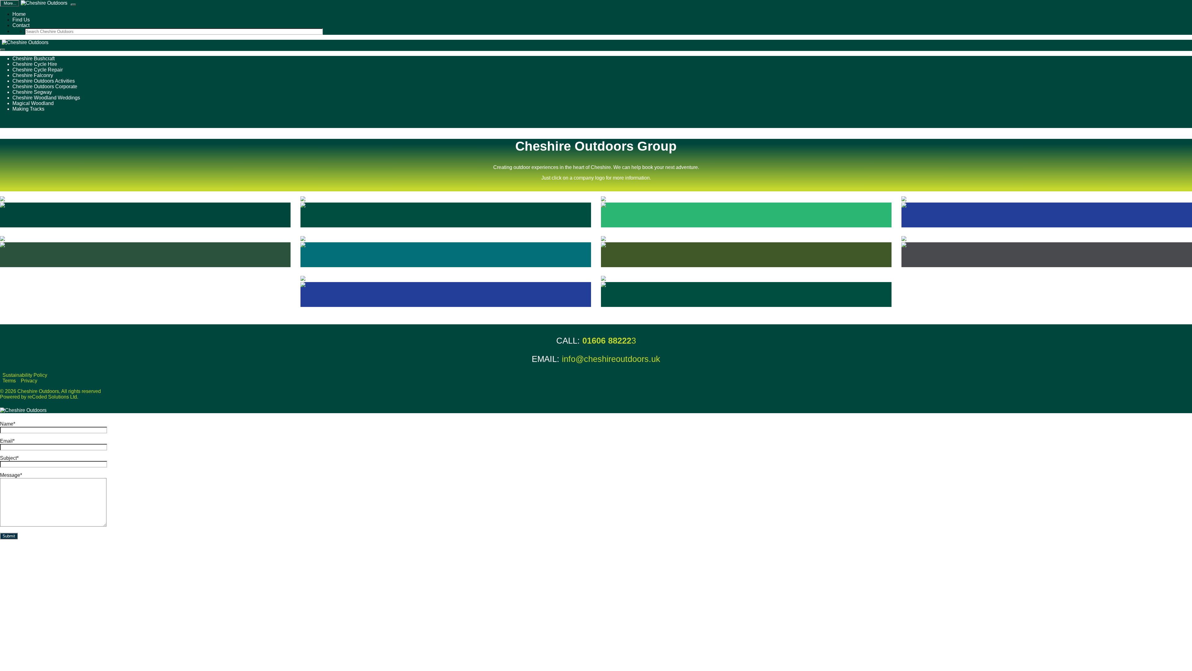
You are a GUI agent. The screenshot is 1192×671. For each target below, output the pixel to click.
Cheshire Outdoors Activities (43, 81)
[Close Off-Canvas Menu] (2, 50)
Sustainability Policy (24, 375)
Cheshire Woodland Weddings (46, 97)
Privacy (29, 380)
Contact (20, 25)
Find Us (21, 19)
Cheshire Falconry (32, 75)
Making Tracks (28, 109)
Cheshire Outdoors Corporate (44, 86)
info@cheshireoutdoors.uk (611, 359)
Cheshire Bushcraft (33, 58)
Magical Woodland (33, 103)
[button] (73, 5)
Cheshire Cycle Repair (37, 69)
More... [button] (9, 3)
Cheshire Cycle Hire (34, 64)
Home (19, 14)
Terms (9, 380)
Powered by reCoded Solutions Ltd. (39, 396)
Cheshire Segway (32, 92)
